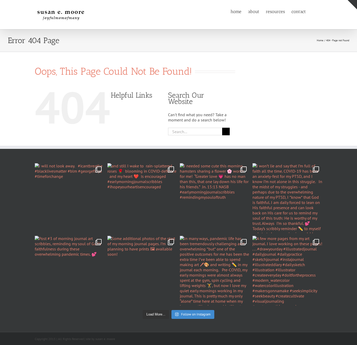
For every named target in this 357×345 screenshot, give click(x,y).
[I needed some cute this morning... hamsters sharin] (215, 198)
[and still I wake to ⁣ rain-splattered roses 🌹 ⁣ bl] (142, 198)
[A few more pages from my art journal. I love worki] (287, 271)
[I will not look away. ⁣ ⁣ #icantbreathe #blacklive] (70, 198)
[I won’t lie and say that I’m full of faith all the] (287, 198)
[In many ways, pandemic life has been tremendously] (215, 271)
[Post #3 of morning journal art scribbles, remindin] (70, 271)
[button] (314, 11)
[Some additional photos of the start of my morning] (142, 271)
